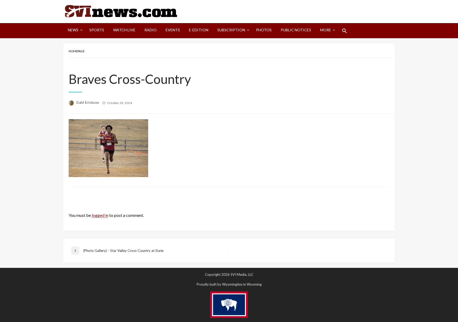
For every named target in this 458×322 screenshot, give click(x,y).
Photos (264, 30)
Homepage (77, 51)
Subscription (231, 30)
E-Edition (198, 30)
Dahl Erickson (88, 102)
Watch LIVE (124, 30)
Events (173, 30)
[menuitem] (74, 30)
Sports (96, 30)
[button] (344, 30)
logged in (100, 215)
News (73, 30)
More (325, 30)
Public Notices (296, 30)
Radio (150, 30)
